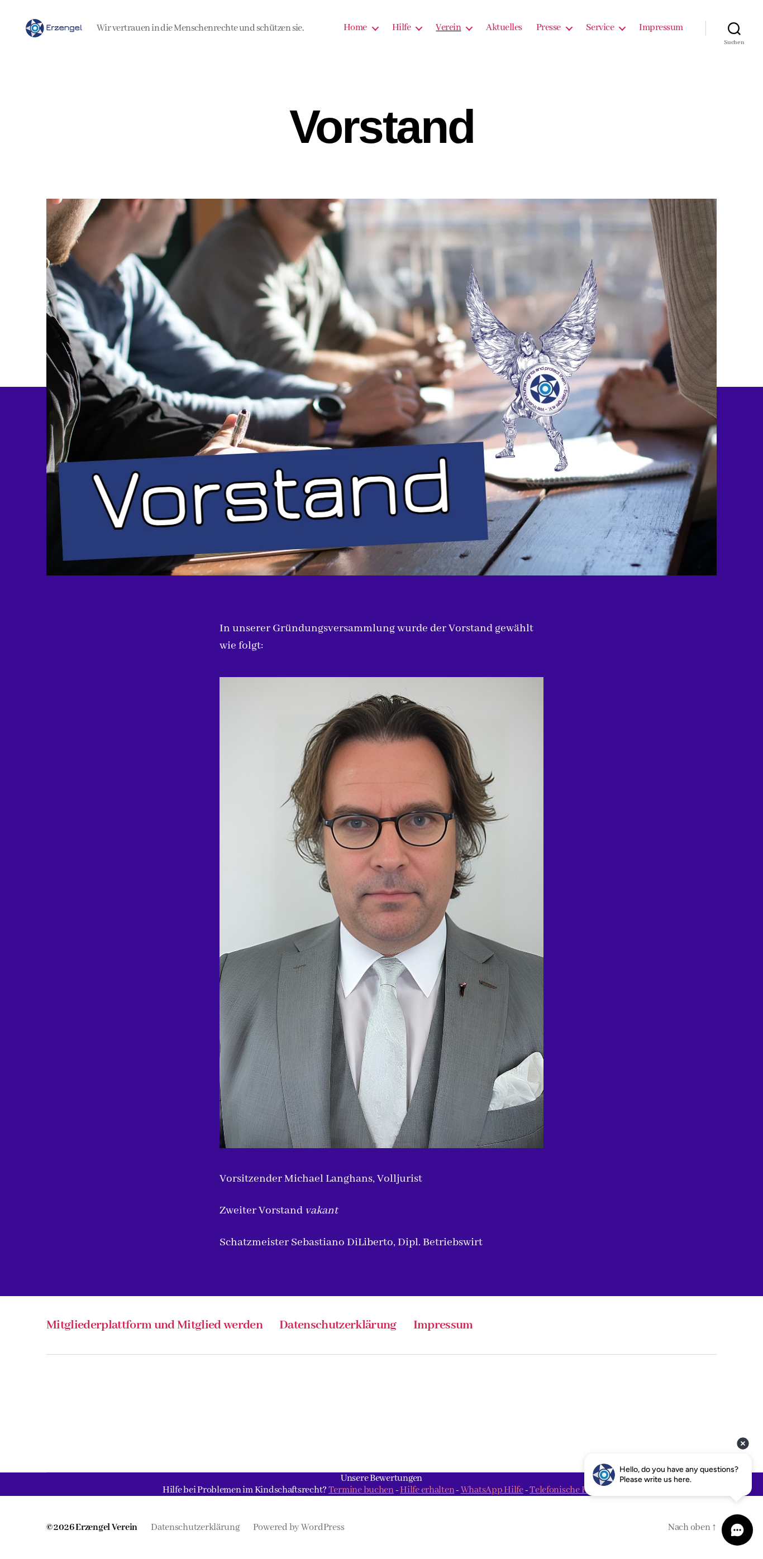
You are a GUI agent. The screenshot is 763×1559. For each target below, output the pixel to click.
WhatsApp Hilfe (492, 1490)
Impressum (661, 27)
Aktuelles (504, 27)
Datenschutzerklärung (338, 1325)
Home (355, 27)
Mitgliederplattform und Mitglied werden (154, 1325)
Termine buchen (361, 1490)
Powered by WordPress (299, 1527)
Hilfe (401, 27)
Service (600, 27)
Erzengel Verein (106, 1527)
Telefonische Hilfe (565, 1490)
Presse (548, 27)
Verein (448, 27)
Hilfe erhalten (427, 1490)
